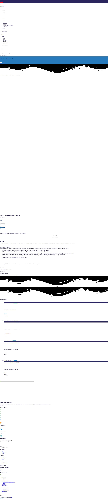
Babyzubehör (4, 484)
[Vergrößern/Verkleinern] (2, 498)
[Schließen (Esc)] (0, 498)
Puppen (4, 483)
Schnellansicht (14, 340)
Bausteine (4, 477)
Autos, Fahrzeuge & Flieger (9, 482)
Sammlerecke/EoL (5, 490)
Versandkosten (3, 223)
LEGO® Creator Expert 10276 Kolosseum (11, 349)
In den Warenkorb (2, 63)
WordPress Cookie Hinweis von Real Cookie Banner (6, 497)
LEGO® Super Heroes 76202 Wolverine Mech (11, 369)
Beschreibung (55, 235)
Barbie (4, 486)
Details (5, 318)
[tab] (55, 235)
